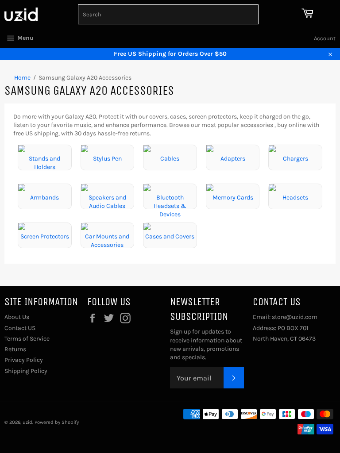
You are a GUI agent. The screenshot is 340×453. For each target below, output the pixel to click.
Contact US (19, 328)
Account (325, 38)
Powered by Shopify (57, 422)
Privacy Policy (23, 360)
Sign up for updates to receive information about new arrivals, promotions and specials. (206, 344)
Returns (15, 349)
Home (22, 77)
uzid (27, 422)
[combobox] (168, 14)
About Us (16, 317)
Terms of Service (27, 338)
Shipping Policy (25, 371)
